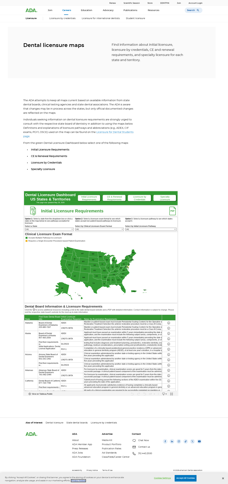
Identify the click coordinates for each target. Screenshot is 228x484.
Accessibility (77, 470)
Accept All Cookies (185, 478)
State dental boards (77, 423)
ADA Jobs (77, 453)
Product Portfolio (111, 444)
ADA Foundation (81, 457)
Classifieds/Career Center (114, 457)
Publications (130, 10)
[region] (114, 478)
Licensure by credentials (62, 18)
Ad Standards (109, 453)
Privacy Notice (92, 470)
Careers (66, 10)
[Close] (223, 478)
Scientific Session (132, 3)
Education (87, 10)
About (75, 440)
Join (179, 3)
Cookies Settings (162, 478)
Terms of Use (107, 470)
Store (150, 3)
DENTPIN (164, 3)
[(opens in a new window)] (165, 443)
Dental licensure (54, 423)
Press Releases (80, 449)
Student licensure (135, 18)
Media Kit (107, 440)
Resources (154, 10)
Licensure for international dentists (101, 18)
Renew (112, 3)
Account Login (195, 3)
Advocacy (108, 10)
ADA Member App (82, 444)
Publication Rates (111, 449)
